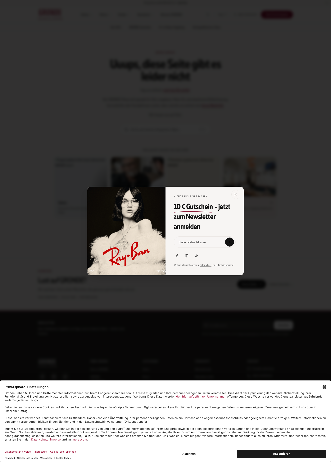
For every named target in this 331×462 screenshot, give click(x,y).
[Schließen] (235, 194)
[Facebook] (177, 256)
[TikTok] (196, 256)
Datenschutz (205, 265)
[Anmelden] (229, 242)
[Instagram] (187, 256)
